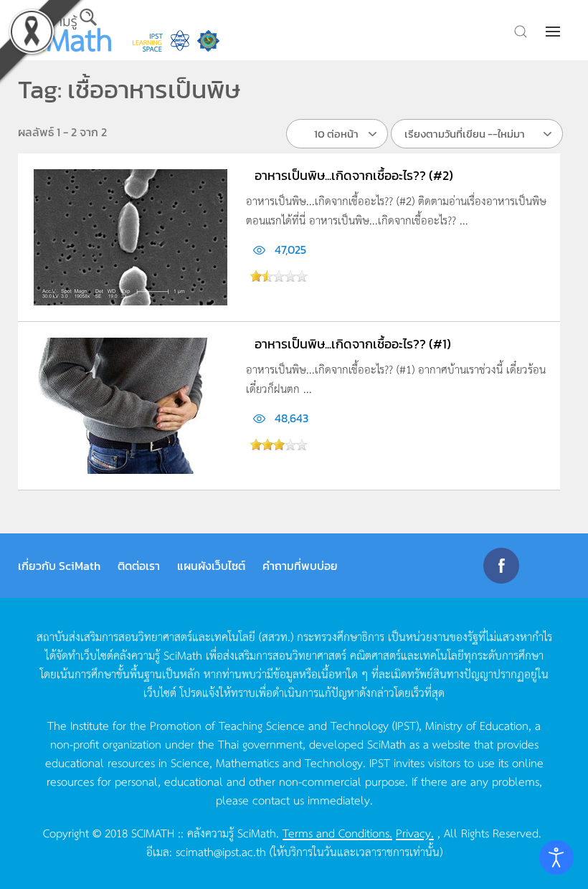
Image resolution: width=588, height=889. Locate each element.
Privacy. (415, 832)
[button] (554, 31)
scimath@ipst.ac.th (221, 851)
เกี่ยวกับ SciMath (59, 565)
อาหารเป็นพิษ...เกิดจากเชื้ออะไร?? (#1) (353, 344)
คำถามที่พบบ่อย (300, 565)
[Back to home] (64, 30)
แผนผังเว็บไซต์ (211, 565)
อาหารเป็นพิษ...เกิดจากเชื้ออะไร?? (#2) (354, 175)
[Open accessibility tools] (556, 857)
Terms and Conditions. (337, 832)
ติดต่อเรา (139, 565)
